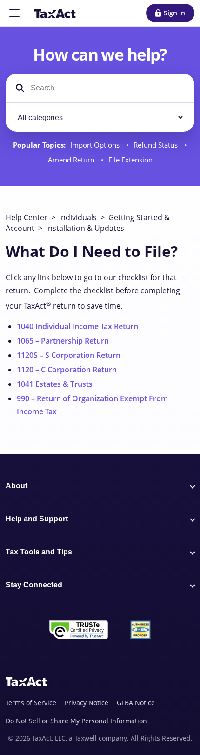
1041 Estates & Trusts (55, 384)
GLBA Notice (136, 702)
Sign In (174, 12)
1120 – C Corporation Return (67, 369)
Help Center (26, 217)
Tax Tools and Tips (39, 552)
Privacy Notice (86, 702)
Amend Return (72, 160)
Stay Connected (34, 585)
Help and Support (37, 519)
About (16, 486)
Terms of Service (31, 702)
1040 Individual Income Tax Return (77, 326)
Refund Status (156, 145)
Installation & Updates (85, 228)
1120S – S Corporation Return (68, 355)
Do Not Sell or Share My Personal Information (76, 720)
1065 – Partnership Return (63, 341)
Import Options (95, 145)
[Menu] (14, 13)
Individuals (78, 217)
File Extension (130, 160)
